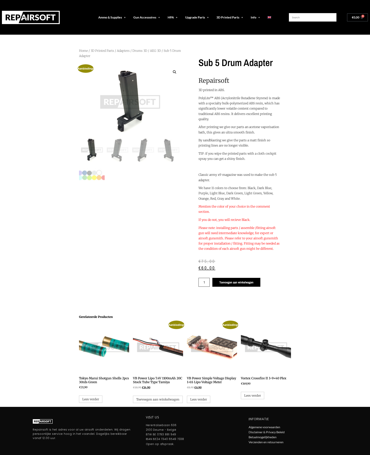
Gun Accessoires (144, 17)
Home (83, 51)
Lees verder (90, 399)
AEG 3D (155, 51)
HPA (171, 17)
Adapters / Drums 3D (132, 51)
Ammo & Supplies (110, 17)
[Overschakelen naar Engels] (269, 17)
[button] (174, 72)
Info (253, 17)
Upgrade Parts (195, 17)
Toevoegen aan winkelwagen (236, 282)
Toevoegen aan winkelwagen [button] (157, 399)
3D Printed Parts (227, 17)
